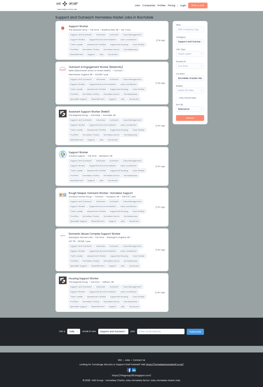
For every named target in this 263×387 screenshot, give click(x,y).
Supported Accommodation (102, 39)
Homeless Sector (112, 49)
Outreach (114, 34)
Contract (118, 70)
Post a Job (198, 5)
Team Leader (76, 44)
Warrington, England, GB (118, 237)
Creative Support (77, 156)
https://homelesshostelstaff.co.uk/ (165, 364)
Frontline (74, 49)
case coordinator (128, 39)
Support (91, 54)
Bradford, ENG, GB (110, 30)
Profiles (162, 5)
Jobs (137, 5)
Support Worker (77, 39)
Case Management (132, 34)
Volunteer (100, 34)
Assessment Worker (96, 44)
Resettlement (76, 54)
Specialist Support (78, 99)
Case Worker (138, 44)
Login (183, 5)
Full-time (94, 30)
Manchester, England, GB (80, 74)
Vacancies (113, 54)
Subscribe (195, 331)
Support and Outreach (81, 34)
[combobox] (190, 41)
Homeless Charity (91, 49)
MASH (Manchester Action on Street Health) (90, 70)
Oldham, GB (108, 282)
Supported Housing (119, 44)
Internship (95, 115)
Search (190, 117)
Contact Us (139, 360)
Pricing (171, 5)
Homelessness (131, 49)
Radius (179, 86)
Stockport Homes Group (80, 196)
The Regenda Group (78, 115)
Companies (148, 5)
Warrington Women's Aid (80, 237)
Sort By (179, 104)
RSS (120, 360)
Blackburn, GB (105, 156)
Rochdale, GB (109, 115)
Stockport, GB (112, 196)
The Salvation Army (78, 30)
